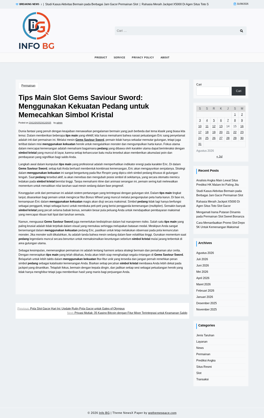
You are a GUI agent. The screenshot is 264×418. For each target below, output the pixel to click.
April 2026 (202, 278)
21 (228, 132)
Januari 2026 (204, 296)
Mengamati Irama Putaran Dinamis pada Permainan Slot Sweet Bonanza (220, 214)
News (200, 347)
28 (228, 138)
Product (101, 57)
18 (207, 132)
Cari (199, 84)
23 (242, 132)
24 (200, 138)
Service (119, 57)
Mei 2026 (202, 271)
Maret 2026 (203, 284)
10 (200, 126)
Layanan (201, 341)
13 (221, 126)
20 (221, 132)
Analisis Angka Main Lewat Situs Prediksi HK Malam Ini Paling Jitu (217, 182)
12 (214, 126)
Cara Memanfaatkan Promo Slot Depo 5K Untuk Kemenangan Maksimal (220, 225)
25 (207, 138)
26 (214, 138)
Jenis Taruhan (205, 335)
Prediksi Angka (206, 360)
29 (235, 138)
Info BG (104, 412)
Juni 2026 (202, 265)
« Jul (219, 156)
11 (207, 126)
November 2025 (206, 309)
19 (214, 132)
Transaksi (202, 379)
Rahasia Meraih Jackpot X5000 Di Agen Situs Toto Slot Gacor (218, 203)
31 (200, 144)
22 (235, 132)
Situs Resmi (204, 366)
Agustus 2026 (205, 252)
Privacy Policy (143, 57)
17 (200, 132)
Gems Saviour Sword (89, 139)
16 (242, 126)
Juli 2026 (202, 259)
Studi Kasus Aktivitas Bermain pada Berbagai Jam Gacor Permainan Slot (219, 193)
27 (221, 138)
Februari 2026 (205, 290)
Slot (198, 373)
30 (242, 138)
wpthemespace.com (162, 412)
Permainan (28, 85)
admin (59, 123)
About (165, 57)
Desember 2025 (206, 303)
